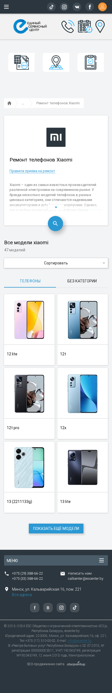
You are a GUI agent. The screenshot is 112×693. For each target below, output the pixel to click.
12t (63, 354)
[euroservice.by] (9, 103)
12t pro (13, 428)
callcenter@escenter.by (85, 578)
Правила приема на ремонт (32, 171)
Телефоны (30, 281)
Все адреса (22, 595)
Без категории (82, 281)
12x (63, 428)
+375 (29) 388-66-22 (27, 573)
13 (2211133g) (19, 501)
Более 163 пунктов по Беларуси (98, 25)
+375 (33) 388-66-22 (27, 578)
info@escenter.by (80, 641)
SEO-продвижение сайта (45, 664)
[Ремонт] (23, 103)
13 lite (65, 501)
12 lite (12, 354)
